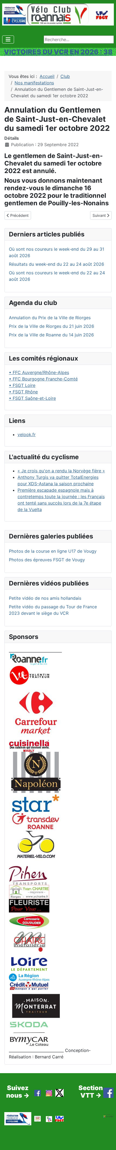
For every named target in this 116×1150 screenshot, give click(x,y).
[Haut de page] (106, 1140)
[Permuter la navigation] (8, 39)
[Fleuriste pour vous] (29, 905)
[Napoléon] (36, 772)
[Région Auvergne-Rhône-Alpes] (29, 977)
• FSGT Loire (22, 385)
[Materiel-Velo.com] (36, 848)
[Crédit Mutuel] (29, 985)
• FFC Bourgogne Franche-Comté (43, 379)
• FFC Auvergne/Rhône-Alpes (39, 372)
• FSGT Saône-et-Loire (32, 398)
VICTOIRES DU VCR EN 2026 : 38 (58, 52)
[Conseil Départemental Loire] (29, 963)
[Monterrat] (36, 1005)
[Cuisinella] (29, 745)
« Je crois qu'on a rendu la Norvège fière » (61, 470)
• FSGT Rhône (23, 391)
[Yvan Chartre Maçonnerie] (29, 891)
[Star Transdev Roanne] (36, 811)
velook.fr (27, 434)
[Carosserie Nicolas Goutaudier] (29, 920)
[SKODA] (29, 1033)
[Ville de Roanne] (29, 659)
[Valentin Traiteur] (29, 675)
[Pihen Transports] (28, 875)
